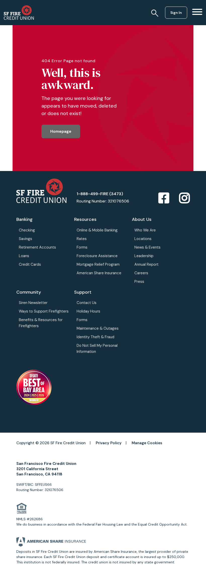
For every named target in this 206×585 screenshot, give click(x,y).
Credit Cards (30, 264)
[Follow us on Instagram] (184, 198)
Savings (25, 238)
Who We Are (145, 230)
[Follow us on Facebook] (164, 198)
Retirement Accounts (37, 247)
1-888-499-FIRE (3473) (100, 193)
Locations (142, 238)
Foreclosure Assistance (97, 255)
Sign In (176, 12)
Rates (82, 238)
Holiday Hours (88, 311)
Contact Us (86, 302)
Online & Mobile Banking (97, 230)
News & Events (147, 247)
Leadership (143, 255)
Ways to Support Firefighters (44, 311)
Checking (27, 230)
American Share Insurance (99, 273)
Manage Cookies (147, 442)
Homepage (60, 131)
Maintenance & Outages (98, 328)
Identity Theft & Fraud (95, 336)
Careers (141, 273)
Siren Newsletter (33, 302)
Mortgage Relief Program (98, 264)
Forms (82, 247)
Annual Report (146, 264)
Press (139, 281)
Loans (24, 255)
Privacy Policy (109, 442)
